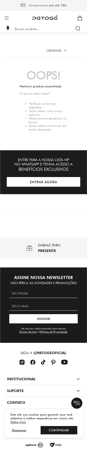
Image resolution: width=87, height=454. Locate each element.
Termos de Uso (28, 331)
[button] (8, 29)
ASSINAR (43, 319)
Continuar (59, 430)
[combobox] (46, 29)
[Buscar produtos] (79, 29)
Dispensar (19, 430)
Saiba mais (18, 422)
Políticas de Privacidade (53, 331)
